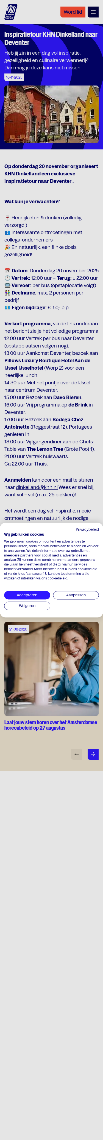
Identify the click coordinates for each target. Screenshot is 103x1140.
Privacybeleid (87, 529)
